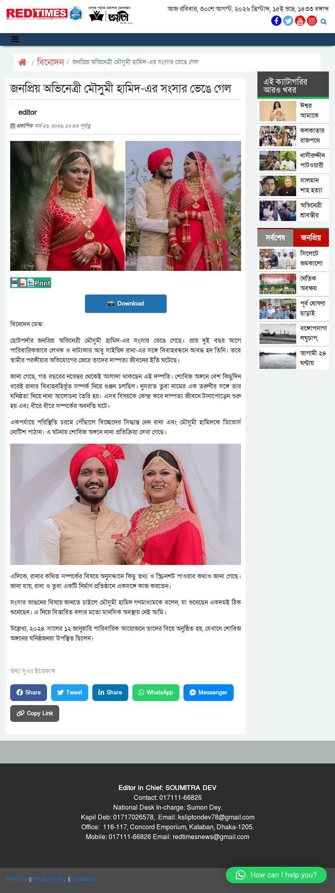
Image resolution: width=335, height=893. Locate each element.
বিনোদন (50, 63)
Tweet (74, 693)
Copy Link (40, 713)
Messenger (213, 693)
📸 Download (125, 303)
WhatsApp (160, 693)
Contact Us (84, 879)
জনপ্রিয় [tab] (311, 238)
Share (33, 693)
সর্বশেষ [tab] (275, 238)
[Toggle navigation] (15, 39)
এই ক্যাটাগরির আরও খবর (285, 86)
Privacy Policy (50, 879)
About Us (17, 879)
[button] (276, 875)
